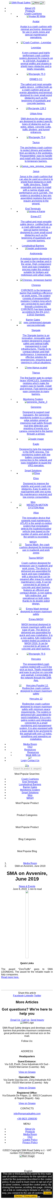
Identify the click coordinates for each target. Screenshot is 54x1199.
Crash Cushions (33, 13)
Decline (18, 1196)
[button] (27, 1171)
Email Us (15, 1020)
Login (24, 760)
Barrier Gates (33, 319)
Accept (48, 1193)
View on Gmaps (27, 1072)
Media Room (30, 744)
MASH (33, 542)
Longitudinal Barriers (33, 245)
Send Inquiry (37, 1020)
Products (30, 11)
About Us (30, 1129)
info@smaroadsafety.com (27, 1113)
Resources (30, 749)
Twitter (37, 995)
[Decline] (39, 1196)
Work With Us (33, 755)
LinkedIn (28, 995)
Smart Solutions (33, 470)
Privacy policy (30, 1196)
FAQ (30, 747)
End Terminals (33, 208)
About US (30, 8)
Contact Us (33, 760)
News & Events (27, 886)
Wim (33, 502)
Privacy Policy (30, 1142)
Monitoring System (33, 399)
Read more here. (10, 977)
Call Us (25, 1020)
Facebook (18, 995)
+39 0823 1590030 (27, 1118)
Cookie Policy (30, 1139)
